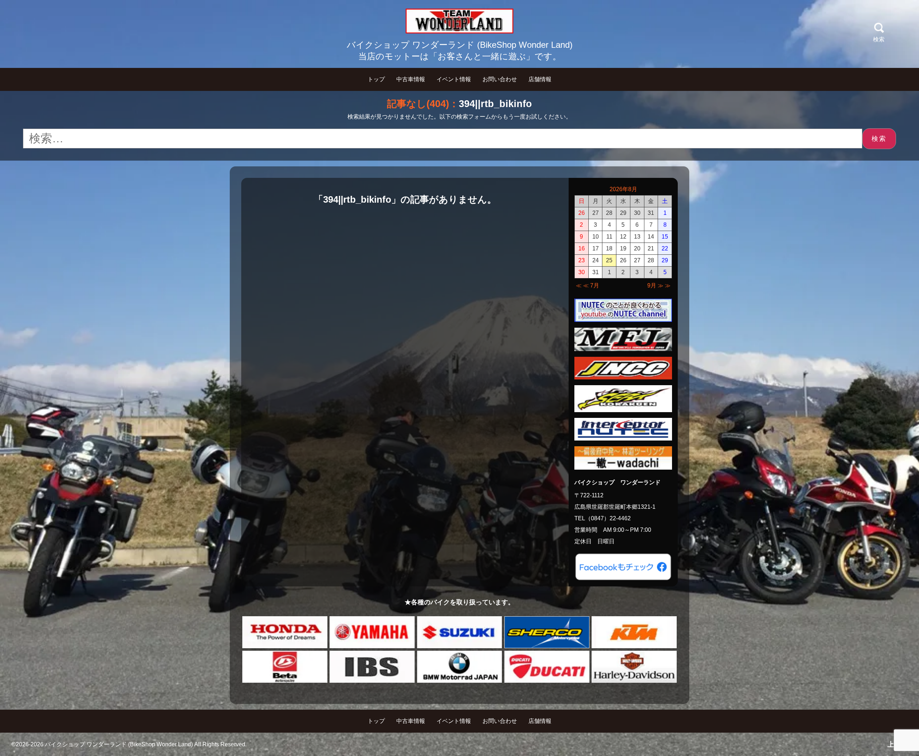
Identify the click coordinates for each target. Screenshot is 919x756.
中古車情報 (410, 79)
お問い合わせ (499, 79)
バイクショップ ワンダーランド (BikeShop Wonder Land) (119, 744)
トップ (376, 79)
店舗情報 (539, 79)
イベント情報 (454, 79)
